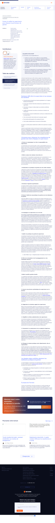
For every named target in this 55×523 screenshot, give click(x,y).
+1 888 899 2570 (31, 482)
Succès (51, 468)
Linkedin (51, 473)
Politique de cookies (5, 470)
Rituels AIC (28, 8)
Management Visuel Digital (28, 468)
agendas (43, 179)
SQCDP (22, 7)
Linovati (38, 264)
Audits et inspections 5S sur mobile (29, 478)
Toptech (48, 264)
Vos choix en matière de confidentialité (29, 515)
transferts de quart (24, 178)
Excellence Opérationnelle (37, 8)
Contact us (27, 487)
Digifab (34, 355)
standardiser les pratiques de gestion (39, 173)
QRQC (41, 282)
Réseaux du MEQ (46, 354)
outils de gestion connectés (37, 364)
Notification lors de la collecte (22, 515)
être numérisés (33, 331)
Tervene (34, 264)
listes (32, 180)
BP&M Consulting (43, 264)
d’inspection (27, 180)
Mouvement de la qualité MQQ (27, 355)
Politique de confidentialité (7, 468)
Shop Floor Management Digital (29, 473)
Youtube (51, 475)
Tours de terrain (49, 8)
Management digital (13, 8)
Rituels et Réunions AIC (27, 477)
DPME (41, 354)
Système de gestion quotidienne (28, 470)
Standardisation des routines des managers (10, 18)
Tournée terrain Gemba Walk (28, 472)
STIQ (51, 354)
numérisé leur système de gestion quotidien (31, 201)
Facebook (51, 470)
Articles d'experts (7, 15)
